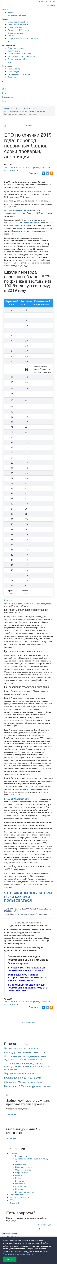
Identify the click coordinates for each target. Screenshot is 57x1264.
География (20, 1183)
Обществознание (23, 1169)
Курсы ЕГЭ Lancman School (17, 191)
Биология (19, 1180)
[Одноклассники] (51, 173)
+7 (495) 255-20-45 (46, 1)
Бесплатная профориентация (21, 56)
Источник (8, 600)
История (19, 1189)
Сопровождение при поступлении (23, 38)
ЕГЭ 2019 (20, 167)
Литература (20, 1186)
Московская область (17, 14)
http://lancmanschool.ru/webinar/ (32, 925)
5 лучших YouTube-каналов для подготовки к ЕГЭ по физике (27, 969)
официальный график (19, 210)
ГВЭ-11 (13, 1200)
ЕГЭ (13, 167)
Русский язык (21, 1155)
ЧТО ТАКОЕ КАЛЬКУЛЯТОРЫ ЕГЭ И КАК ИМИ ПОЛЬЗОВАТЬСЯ (28, 897)
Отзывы (11, 35)
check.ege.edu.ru (32, 222)
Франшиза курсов (16, 68)
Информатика (21, 1172)
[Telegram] (47, 173)
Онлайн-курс (13, 71)
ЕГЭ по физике (32, 167)
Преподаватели (15, 27)
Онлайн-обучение (16, 48)
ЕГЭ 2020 (13, 170)
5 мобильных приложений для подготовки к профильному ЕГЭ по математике (28, 987)
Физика (18, 1175)
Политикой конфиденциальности (18, 1254)
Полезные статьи (17, 1194)
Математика (20, 1164)
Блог (10, 61)
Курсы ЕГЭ (15, 1202)
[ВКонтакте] (43, 173)
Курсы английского (16, 32)
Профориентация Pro (17, 59)
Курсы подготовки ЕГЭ (18, 21)
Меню (52, 5)
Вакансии (12, 77)
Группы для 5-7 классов (18, 30)
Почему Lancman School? (19, 53)
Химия (18, 1178)
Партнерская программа (19, 74)
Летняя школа (14, 50)
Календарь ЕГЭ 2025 (19, 1197)
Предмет (14, 1153)
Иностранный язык (23, 1167)
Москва (11, 12)
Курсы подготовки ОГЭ (18, 24)
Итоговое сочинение (24, 1191)
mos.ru (20, 228)
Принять (9, 1259)
